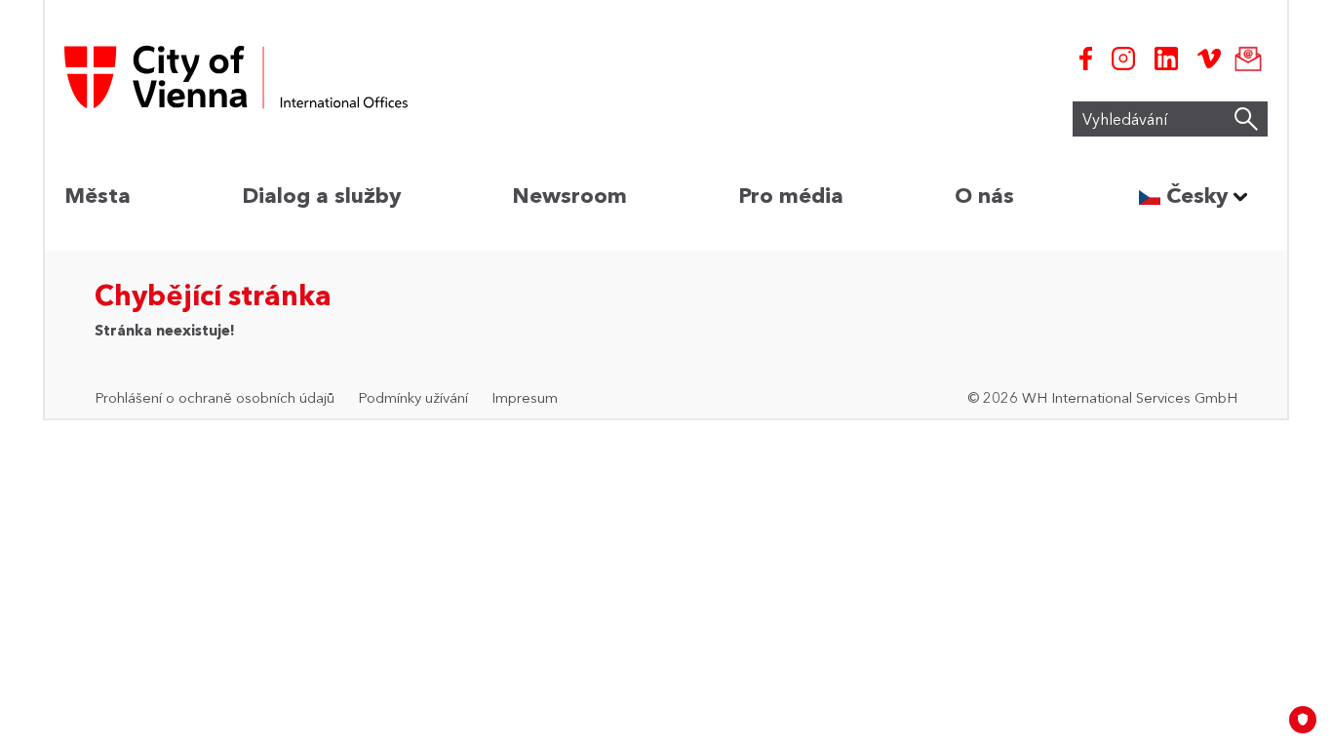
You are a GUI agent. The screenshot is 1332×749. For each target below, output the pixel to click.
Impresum (524, 397)
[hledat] (1246, 119)
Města (97, 195)
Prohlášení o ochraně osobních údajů (214, 397)
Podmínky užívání (413, 397)
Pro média (790, 195)
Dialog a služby (321, 195)
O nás (984, 195)
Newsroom (569, 195)
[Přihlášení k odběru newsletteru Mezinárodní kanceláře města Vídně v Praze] (1244, 58)
